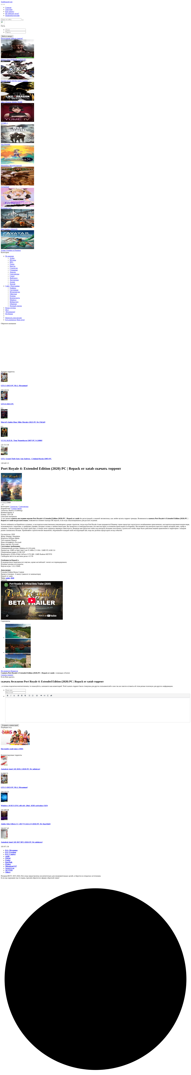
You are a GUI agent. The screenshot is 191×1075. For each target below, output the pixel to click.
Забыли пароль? (17, 38)
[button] (95, 24)
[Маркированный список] (29, 695)
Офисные (13, 294)
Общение (13, 304)
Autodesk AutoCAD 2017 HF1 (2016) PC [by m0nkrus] (21, 842)
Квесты (12, 266)
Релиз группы (10, 308)
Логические (14, 280)
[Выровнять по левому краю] (18, 695)
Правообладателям (12, 15)
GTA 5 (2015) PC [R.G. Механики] (14, 386)
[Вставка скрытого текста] (51, 695)
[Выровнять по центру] (21, 695)
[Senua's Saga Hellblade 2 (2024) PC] (17, 58)
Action (12, 258)
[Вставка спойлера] (48, 695)
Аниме (12, 282)
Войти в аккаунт (7, 36)
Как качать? (9, 11)
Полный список (16, 306)
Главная (8, 8)
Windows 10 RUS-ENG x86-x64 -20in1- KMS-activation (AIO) (24, 806)
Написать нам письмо (13, 318)
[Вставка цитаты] (41, 695)
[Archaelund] (17, 185)
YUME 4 (4, 123)
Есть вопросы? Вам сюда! (15, 320)
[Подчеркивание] (14, 695)
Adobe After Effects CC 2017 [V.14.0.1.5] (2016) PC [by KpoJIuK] (26, 824)
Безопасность (15, 298)
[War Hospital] (17, 142)
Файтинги (13, 278)
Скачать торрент (7, 675)
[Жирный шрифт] (7, 695)
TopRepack (6, 2)
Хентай (12, 284)
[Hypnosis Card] (17, 206)
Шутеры (13, 260)
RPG (11, 262)
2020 (12, 578)
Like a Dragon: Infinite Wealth (11, 102)
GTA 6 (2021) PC (7, 404)
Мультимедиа (15, 292)
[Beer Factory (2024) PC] (17, 227)
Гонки (12, 264)
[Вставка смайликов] (37, 695)
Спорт (12, 276)
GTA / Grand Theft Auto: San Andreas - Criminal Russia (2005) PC (26, 459)
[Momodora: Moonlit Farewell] (17, 164)
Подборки (9, 314)
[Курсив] (10, 695)
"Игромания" (10, 312)
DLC (7, 310)
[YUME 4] (17, 121)
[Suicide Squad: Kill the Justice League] (17, 79)
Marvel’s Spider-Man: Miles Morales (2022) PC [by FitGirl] (23, 422)
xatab (8, 578)
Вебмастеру (14, 302)
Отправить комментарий (10, 725)
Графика (13, 288)
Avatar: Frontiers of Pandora (11, 250)
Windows (13, 300)
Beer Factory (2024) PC (9, 229)
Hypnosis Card (6, 208)
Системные (14, 290)
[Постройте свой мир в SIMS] (15, 744)
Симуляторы (14, 274)
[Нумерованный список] (32, 695)
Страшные (14, 270)
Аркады (13, 272)
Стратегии (14, 268)
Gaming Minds (16, 508)
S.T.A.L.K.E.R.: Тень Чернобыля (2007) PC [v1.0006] (21, 440)
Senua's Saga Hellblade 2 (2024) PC (13, 60)
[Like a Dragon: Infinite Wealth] (17, 100)
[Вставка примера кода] (44, 695)
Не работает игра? (12, 13)
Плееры (13, 296)
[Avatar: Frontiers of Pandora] (17, 248)
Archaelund (5, 187)
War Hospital (5, 144)
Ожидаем (8, 9)
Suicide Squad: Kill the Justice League (14, 81)
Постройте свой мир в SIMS (12, 749)
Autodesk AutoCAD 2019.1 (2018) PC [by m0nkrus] (20, 769)
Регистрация (5, 38)
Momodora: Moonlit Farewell (11, 166)
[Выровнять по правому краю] (25, 695)
